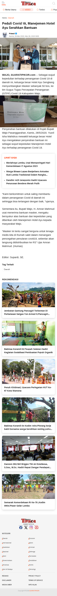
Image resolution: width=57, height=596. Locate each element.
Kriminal (32, 547)
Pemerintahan (7, 560)
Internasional (6, 543)
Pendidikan (33, 560)
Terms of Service (35, 580)
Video (28, 10)
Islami (31, 543)
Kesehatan (6, 547)
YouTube (36, 531)
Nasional (5, 552)
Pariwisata (32, 556)
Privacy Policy (34, 576)
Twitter (26, 531)
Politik (31, 565)
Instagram (31, 531)
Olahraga (32, 552)
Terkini (42, 10)
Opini (4, 556)
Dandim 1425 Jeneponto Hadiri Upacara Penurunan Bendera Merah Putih (26, 182)
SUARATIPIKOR (34, 591)
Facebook (21, 531)
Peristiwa (5, 565)
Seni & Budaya (7, 569)
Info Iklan (32, 585)
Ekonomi (32, 538)
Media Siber (7, 585)
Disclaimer (6, 580)
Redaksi (5, 576)
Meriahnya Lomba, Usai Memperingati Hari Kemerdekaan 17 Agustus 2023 (28, 164)
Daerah (7, 269)
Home (4, 18)
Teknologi (32, 569)
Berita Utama (10, 10)
